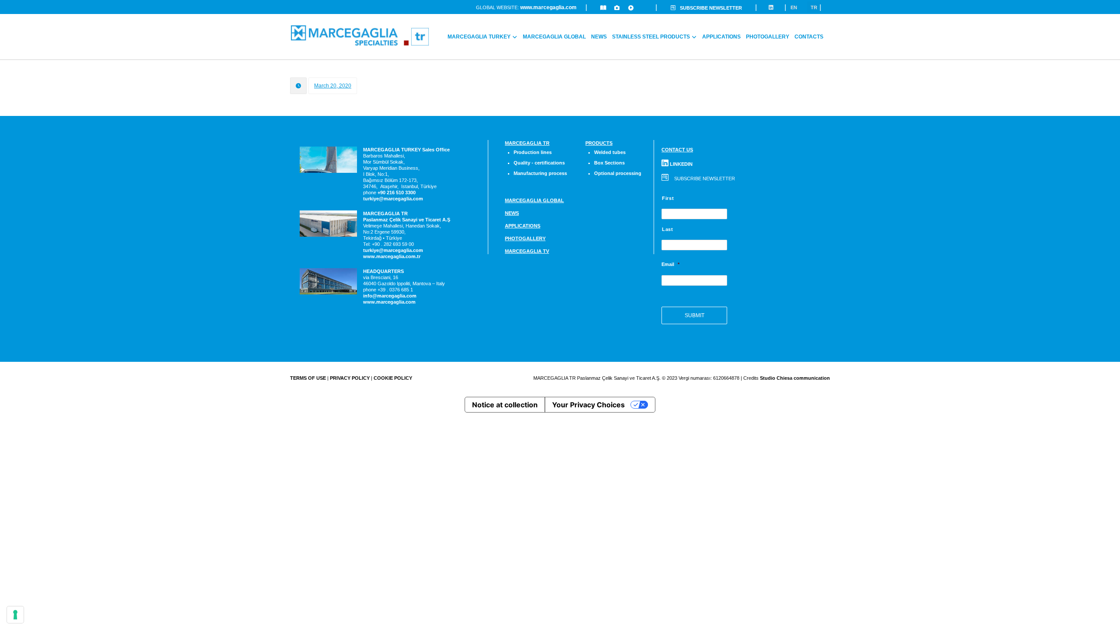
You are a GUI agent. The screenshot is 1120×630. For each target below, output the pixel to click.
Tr (814, 7)
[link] (397, 192)
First (668, 198)
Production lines (533, 152)
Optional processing (617, 173)
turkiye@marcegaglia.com (393, 198)
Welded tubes (610, 152)
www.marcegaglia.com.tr (391, 256)
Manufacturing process (540, 173)
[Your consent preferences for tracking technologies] (15, 614)
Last (667, 229)
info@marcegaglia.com (389, 295)
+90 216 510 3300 (397, 192)
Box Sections (609, 162)
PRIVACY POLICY (350, 378)
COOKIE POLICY (393, 378)
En (794, 7)
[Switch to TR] (828, 31)
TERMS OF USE (308, 378)
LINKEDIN (680, 164)
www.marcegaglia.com (548, 7)
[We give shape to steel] (360, 35)
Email (670, 264)
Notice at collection (505, 404)
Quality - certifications (539, 162)
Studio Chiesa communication (795, 378)
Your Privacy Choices (588, 404)
